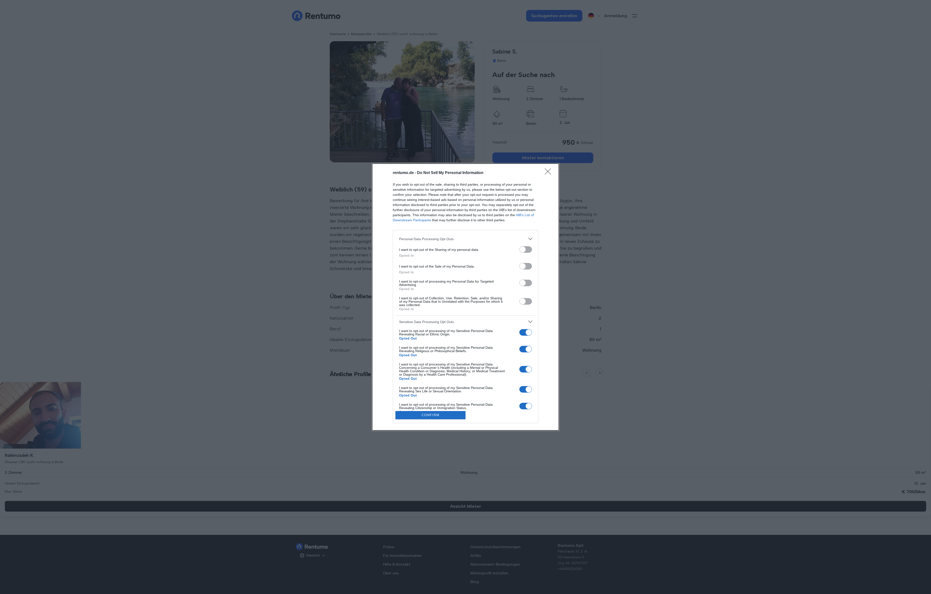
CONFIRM (431, 415)
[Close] (549, 173)
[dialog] (465, 297)
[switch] (525, 249)
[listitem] (465, 238)
